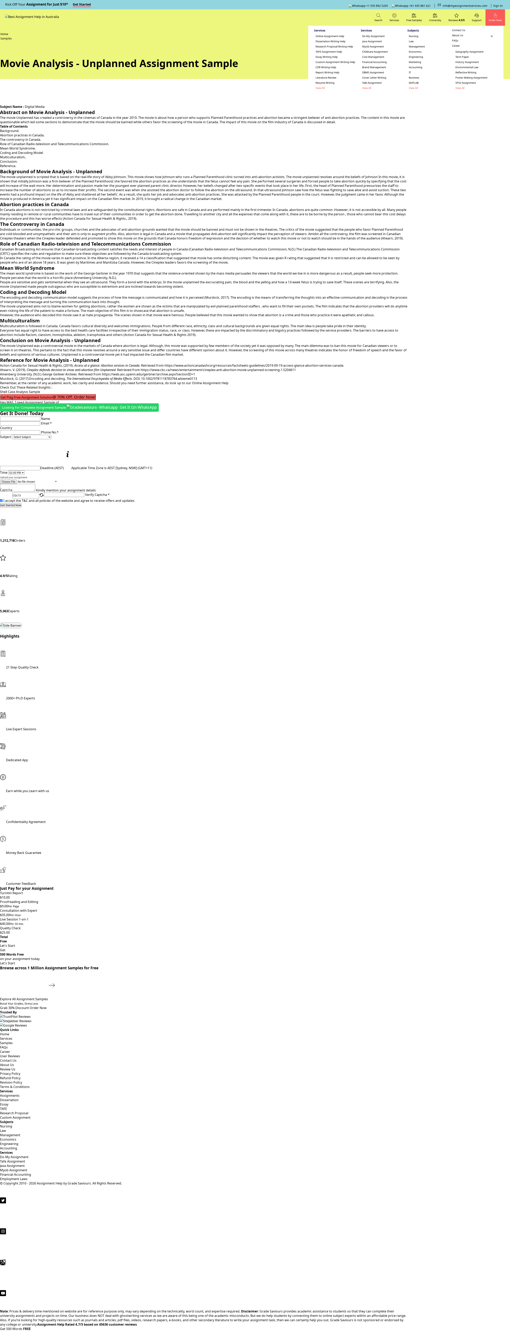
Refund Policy (10, 1078)
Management (417, 46)
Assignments (10, 1095)
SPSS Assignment (465, 83)
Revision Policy (11, 1082)
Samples (6, 1043)
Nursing (413, 36)
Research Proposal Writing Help (334, 46)
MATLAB (414, 83)
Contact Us (458, 30)
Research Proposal (14, 1113)
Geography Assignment (469, 51)
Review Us (7, 1069)
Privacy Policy (10, 1073)
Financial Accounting (374, 62)
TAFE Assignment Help (329, 51)
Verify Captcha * (97, 494)
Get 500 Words (15, 1329)
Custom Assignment (15, 1117)
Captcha (6, 490)
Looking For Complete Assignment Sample (79, 407)
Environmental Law (466, 67)
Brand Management (374, 67)
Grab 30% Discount (19, 1006)
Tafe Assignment (372, 83)
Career (456, 45)
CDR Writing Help (326, 67)
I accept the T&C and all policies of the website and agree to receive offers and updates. (69, 500)
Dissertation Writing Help (330, 41)
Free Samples (414, 20)
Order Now (38, 1008)
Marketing (415, 62)
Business (414, 77)
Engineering (416, 57)
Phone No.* (50, 432)
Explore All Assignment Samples (24, 999)
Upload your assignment (13, 477)
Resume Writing (325, 83)
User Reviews (10, 1056)
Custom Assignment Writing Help (335, 62)
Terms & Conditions (15, 1087)
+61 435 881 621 (419, 6)
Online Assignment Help (330, 36)
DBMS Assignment (373, 72)
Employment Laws (13, 1179)
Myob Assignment (373, 46)
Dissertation (9, 1100)
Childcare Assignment (375, 51)
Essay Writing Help (327, 57)
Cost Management (373, 57)
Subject (5, 437)
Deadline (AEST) (52, 468)
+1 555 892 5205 (377, 6)
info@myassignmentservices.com (465, 6)
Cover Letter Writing (374, 77)
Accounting (415, 67)
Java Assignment (372, 41)
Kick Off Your (48, 4)
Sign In (498, 6)
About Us (457, 35)
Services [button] (394, 20)
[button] (477, 17)
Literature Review (326, 77)
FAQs (455, 40)
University (435, 20)
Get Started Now (10, 505)
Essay (4, 1104)
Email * (46, 423)
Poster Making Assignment (471, 77)
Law (411, 41)
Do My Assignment (373, 36)
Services (6, 1038)
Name (45, 418)
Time (3, 472)
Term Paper (462, 57)
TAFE (3, 1109)
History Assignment (467, 62)
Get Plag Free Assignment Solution (47, 397)
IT (410, 72)
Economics (415, 51)
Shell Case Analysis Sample (20, 392)
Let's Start (7, 945)
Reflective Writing (465, 72)
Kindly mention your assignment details (66, 490)
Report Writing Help (327, 72)
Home (4, 1034)
